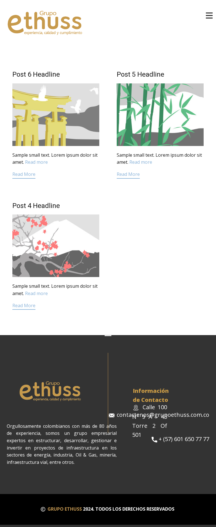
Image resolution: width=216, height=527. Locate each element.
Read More (23, 174)
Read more (36, 162)
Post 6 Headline (36, 74)
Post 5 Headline (140, 74)
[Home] (45, 22)
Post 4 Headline (36, 206)
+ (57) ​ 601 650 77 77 (183, 439)
